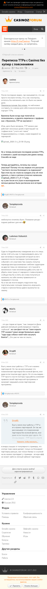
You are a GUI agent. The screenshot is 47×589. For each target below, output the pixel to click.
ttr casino (35, 68)
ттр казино (21, 71)
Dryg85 (12, 351)
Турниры (5, 543)
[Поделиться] (40, 91)
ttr (29, 68)
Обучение (6, 536)
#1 (44, 91)
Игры (25, 536)
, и (14, 194)
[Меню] (5, 29)
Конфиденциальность (32, 513)
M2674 (12, 309)
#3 (44, 247)
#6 (44, 414)
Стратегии (6, 532)
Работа (5, 558)
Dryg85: (15, 420)
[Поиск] (42, 29)
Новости (26, 532)
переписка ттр (7, 71)
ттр (15, 71)
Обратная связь (30, 517)
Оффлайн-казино (30, 528)
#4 (44, 320)
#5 (44, 362)
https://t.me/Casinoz (20, 41)
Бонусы (5, 540)
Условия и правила (10, 513)
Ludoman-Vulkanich (18, 236)
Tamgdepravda (16, 204)
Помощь (5, 517)
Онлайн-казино (8, 528)
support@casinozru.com (23, 7)
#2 (44, 215)
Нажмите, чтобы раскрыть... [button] (27, 441)
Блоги (4, 554)
